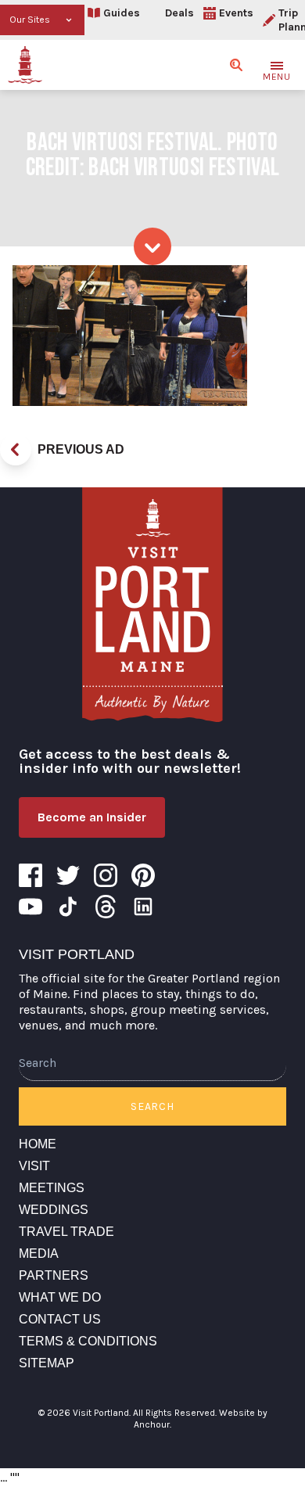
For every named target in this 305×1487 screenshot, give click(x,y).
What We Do (60, 1297)
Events (236, 13)
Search (152, 1106)
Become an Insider (92, 817)
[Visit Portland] (25, 65)
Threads (105, 906)
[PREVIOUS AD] (15, 449)
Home (37, 1144)
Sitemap (46, 1363)
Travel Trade (66, 1231)
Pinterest (143, 875)
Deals (179, 13)
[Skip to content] (152, 246)
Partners (53, 1275)
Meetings (51, 1187)
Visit (34, 1166)
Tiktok (68, 906)
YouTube (30, 906)
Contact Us (60, 1319)
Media (39, 1253)
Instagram (105, 875)
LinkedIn (143, 906)
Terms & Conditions (88, 1341)
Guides (121, 13)
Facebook (30, 875)
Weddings (53, 1209)
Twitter (68, 875)
